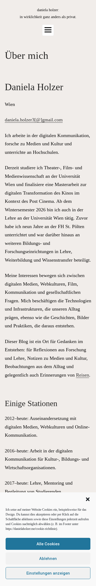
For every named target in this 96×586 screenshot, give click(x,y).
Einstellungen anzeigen (48, 573)
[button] (87, 499)
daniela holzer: (48, 10)
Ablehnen (48, 558)
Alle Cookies (48, 544)
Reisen (82, 375)
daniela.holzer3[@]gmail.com (34, 119)
